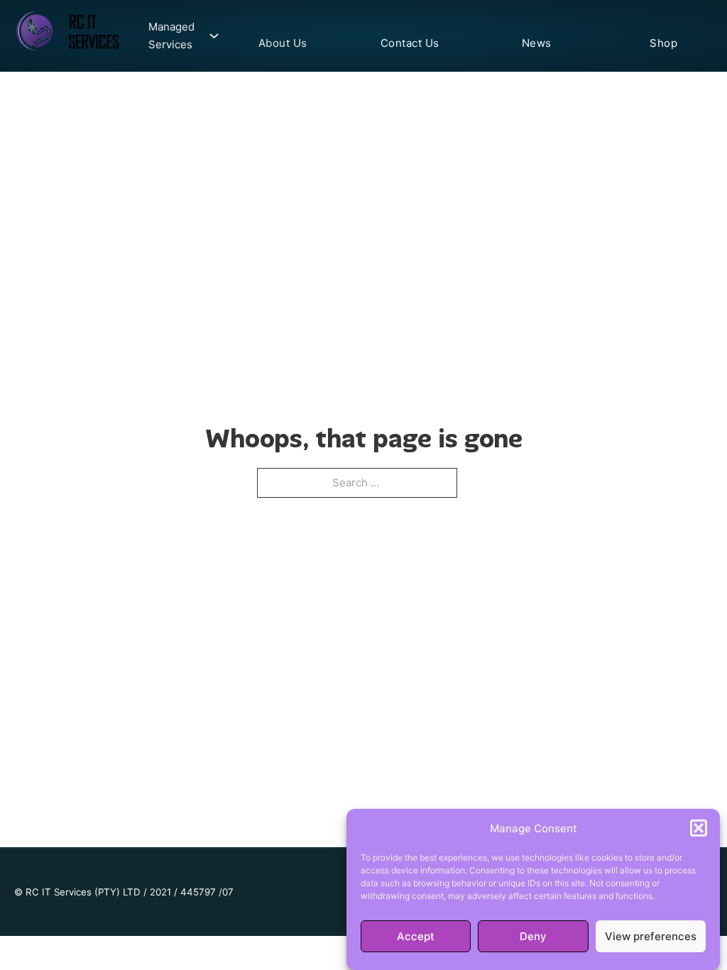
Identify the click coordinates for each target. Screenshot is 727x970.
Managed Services (171, 36)
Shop (663, 43)
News (537, 43)
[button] (699, 828)
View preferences (650, 936)
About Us (282, 43)
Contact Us (410, 43)
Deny (533, 936)
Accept (415, 936)
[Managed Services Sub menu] (210, 36)
